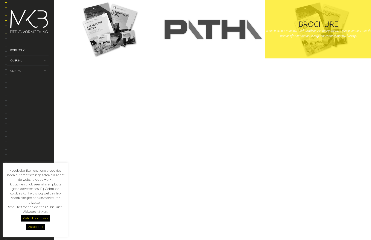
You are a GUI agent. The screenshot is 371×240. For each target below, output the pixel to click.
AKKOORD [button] (35, 227)
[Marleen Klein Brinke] (29, 22)
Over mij (16, 60)
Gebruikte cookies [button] (35, 218)
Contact (16, 70)
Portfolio (18, 50)
